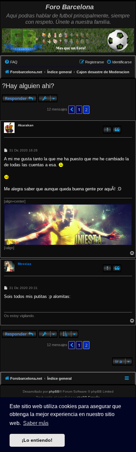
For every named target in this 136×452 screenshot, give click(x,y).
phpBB (54, 391)
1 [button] (79, 110)
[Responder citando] (117, 130)
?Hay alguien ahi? (28, 85)
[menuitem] (10, 62)
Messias (24, 264)
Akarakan (25, 125)
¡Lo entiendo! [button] (37, 440)
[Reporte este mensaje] (107, 130)
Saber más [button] (36, 423)
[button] (71, 109)
